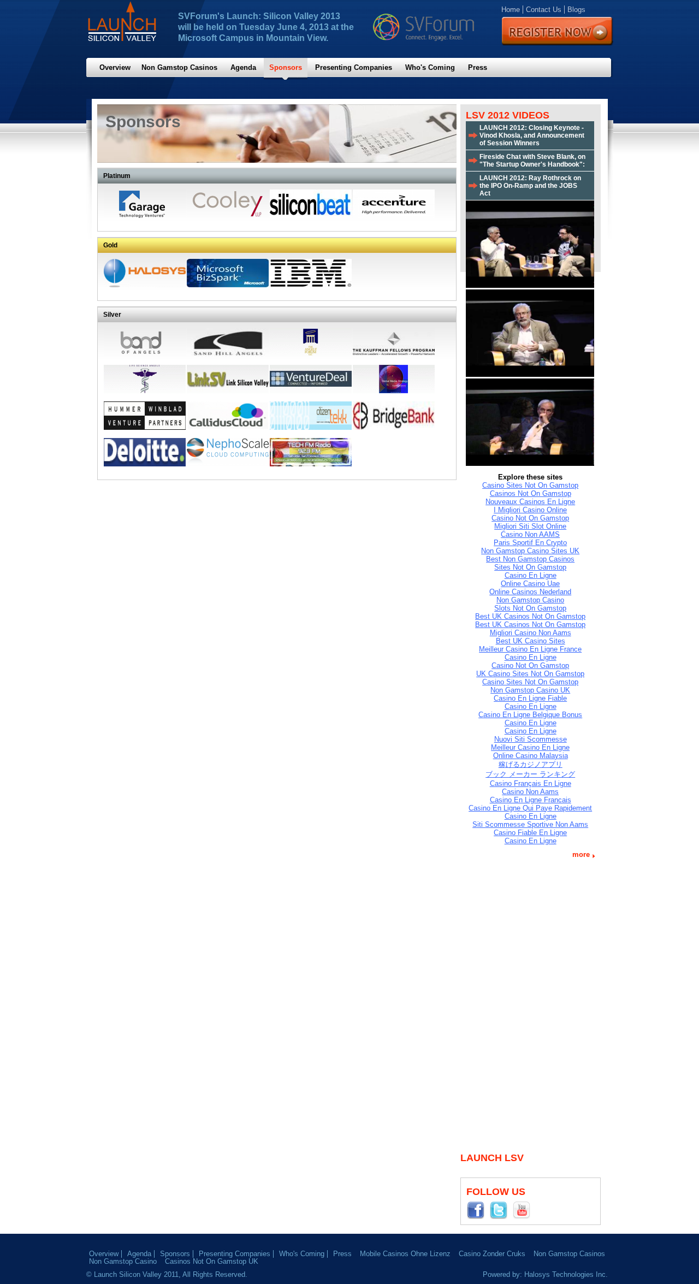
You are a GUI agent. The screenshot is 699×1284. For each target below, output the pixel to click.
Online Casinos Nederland (530, 592)
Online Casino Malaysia (530, 756)
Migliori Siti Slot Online (530, 526)
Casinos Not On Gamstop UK (211, 1261)
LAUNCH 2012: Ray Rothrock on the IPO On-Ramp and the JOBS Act (530, 185)
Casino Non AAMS (530, 534)
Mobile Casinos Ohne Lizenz (405, 1254)
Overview (115, 67)
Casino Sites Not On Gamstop (530, 485)
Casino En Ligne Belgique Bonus (530, 715)
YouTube (523, 1209)
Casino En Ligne (530, 575)
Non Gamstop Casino (530, 600)
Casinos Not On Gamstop (530, 493)
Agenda (243, 67)
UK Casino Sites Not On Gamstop (530, 674)
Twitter (500, 1209)
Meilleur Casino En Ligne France (530, 649)
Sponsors (285, 67)
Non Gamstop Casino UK (530, 690)
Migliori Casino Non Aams (530, 633)
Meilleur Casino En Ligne (530, 747)
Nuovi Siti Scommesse (530, 739)
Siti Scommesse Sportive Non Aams (530, 824)
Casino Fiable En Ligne (530, 833)
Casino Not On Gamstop (530, 518)
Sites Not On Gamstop (530, 567)
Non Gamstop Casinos (179, 67)
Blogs (576, 9)
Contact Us (543, 9)
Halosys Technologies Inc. (566, 1274)
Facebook (477, 1209)
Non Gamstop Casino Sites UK (530, 551)
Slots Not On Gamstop (530, 608)
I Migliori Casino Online (530, 510)
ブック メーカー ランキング (530, 774)
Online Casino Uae (530, 583)
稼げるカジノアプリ (530, 764)
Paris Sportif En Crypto (530, 543)
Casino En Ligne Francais (530, 800)
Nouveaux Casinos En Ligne (530, 502)
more (581, 854)
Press (477, 67)
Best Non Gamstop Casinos (530, 559)
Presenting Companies (353, 67)
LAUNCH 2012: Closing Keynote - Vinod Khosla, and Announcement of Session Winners (531, 135)
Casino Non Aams (530, 792)
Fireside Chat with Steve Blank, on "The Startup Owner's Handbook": (532, 160)
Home (510, 9)
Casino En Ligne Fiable (530, 698)
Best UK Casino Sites (530, 641)
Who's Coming (430, 67)
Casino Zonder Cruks (492, 1254)
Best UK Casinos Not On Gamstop (530, 616)
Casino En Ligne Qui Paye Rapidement (530, 808)
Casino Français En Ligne (530, 783)
